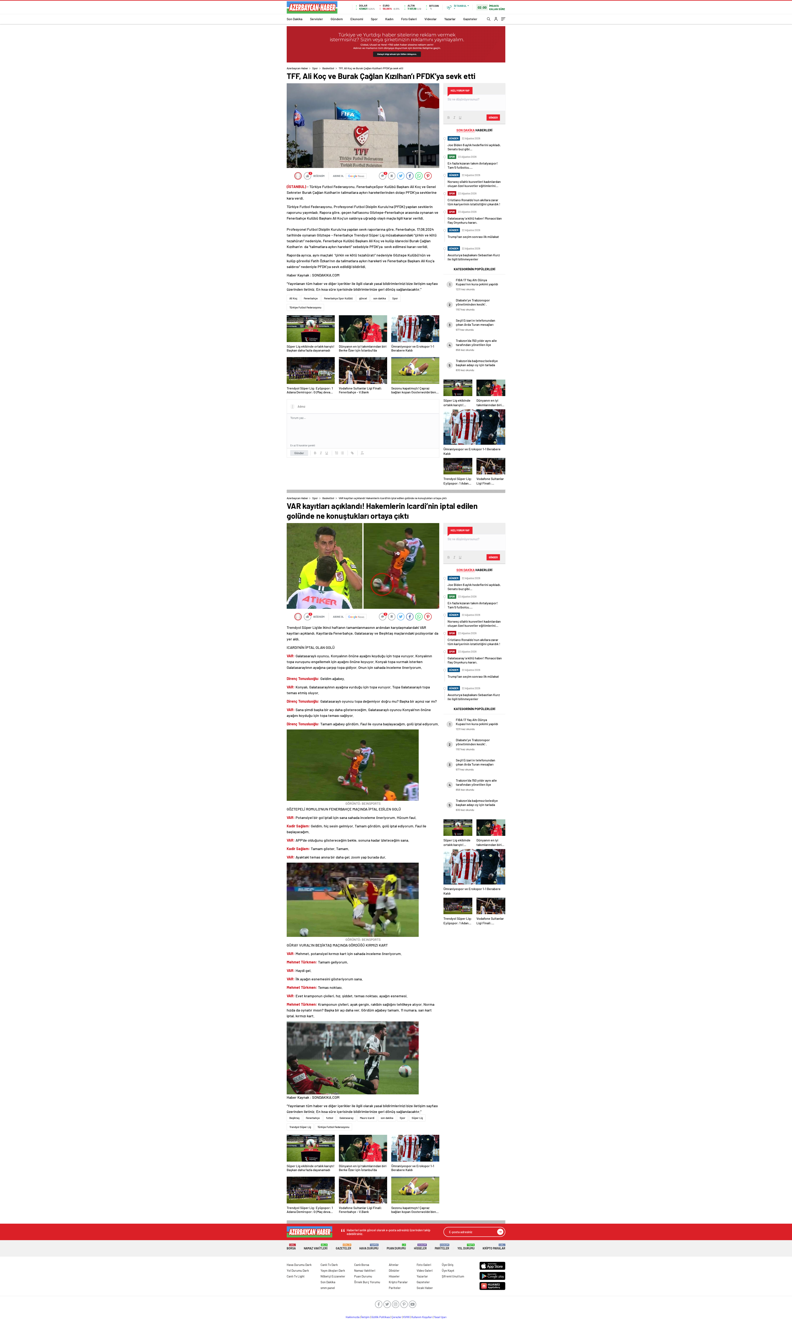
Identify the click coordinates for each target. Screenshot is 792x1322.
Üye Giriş (447, 1265)
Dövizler (394, 1270)
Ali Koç (293, 298)
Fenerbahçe (311, 298)
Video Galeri (425, 1270)
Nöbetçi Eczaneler (333, 1276)
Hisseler (420, 1247)
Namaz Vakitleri (316, 1247)
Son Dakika (294, 19)
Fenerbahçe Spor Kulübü (338, 298)
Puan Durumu (396, 1247)
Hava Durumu (368, 1247)
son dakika (379, 298)
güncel (363, 298)
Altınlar (394, 1265)
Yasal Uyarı (440, 1317)
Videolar (430, 19)
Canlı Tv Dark (329, 1265)
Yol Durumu (466, 1247)
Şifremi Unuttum (453, 1276)
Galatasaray (346, 1118)
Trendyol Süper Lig (300, 1127)
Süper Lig (417, 1118)
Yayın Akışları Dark (333, 1270)
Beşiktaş (294, 1118)
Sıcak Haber (425, 1288)
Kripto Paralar (494, 1247)
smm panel (328, 1288)
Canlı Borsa (361, 1265)
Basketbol (328, 68)
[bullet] (342, 452)
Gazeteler (470, 19)
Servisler (316, 19)
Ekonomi (356, 19)
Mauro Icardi (367, 1118)
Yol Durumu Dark (298, 1270)
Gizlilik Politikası (380, 1317)
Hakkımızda (352, 1317)
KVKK (406, 1317)
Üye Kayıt (448, 1270)
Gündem (337, 19)
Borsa (291, 1247)
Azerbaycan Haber (297, 68)
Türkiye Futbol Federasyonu (305, 307)
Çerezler (397, 1317)
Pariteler (442, 1247)
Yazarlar (450, 19)
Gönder (299, 453)
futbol (329, 1118)
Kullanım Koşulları (421, 1317)
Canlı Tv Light (296, 1276)
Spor (374, 19)
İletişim (365, 1317)
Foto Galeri (409, 19)
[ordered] (336, 452)
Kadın (389, 19)
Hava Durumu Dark (299, 1265)
